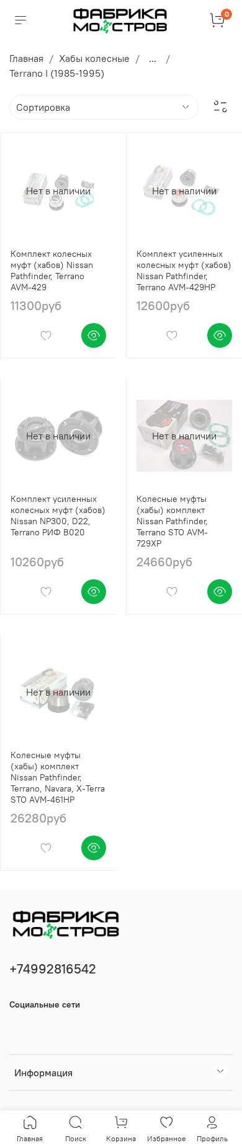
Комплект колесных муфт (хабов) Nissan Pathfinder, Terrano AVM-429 (52, 270)
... (152, 58)
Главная (26, 58)
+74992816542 (52, 968)
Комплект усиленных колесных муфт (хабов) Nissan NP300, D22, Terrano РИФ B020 (58, 515)
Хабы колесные (94, 58)
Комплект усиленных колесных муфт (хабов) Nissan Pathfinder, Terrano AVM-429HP (184, 270)
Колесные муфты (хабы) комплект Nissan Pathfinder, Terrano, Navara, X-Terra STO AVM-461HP (58, 777)
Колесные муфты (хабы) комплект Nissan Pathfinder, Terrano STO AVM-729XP (172, 521)
